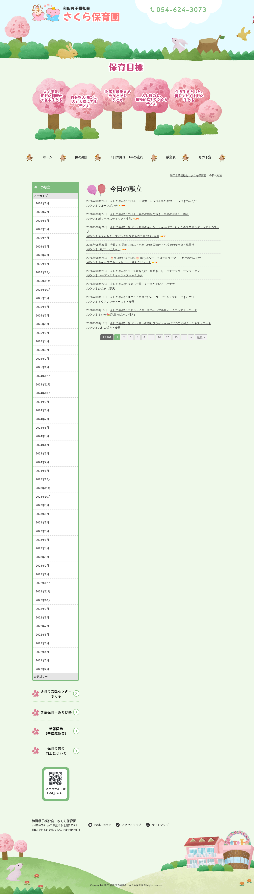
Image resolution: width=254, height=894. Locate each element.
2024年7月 (42, 419)
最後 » (201, 337)
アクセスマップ (131, 824)
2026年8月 (42, 203)
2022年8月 (42, 617)
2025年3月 (42, 349)
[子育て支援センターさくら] (55, 702)
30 (176, 337)
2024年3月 (42, 453)
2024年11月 (43, 384)
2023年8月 (42, 513)
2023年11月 (43, 488)
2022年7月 (42, 626)
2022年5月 (42, 643)
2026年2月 (42, 255)
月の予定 (205, 157)
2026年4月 (42, 237)
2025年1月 (42, 367)
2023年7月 (42, 522)
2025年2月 (42, 358)
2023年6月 (42, 531)
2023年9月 (42, 505)
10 (159, 337)
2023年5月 (42, 539)
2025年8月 (42, 306)
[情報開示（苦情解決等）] (55, 739)
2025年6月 (42, 324)
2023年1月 (42, 574)
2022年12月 (43, 582)
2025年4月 (42, 341)
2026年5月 (42, 229)
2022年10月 (43, 600)
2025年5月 (42, 332)
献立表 (171, 157)
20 (167, 337)
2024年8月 (42, 410)
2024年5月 (42, 436)
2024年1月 (42, 470)
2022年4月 (42, 651)
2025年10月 (43, 289)
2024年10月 (43, 393)
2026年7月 (42, 212)
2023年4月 (42, 548)
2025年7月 (42, 315)
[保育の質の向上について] (55, 758)
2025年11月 (43, 280)
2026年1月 (42, 263)
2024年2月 (42, 462)
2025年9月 (42, 298)
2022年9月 (42, 608)
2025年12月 (43, 272)
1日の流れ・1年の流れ (127, 157)
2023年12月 (43, 479)
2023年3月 (42, 557)
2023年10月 (43, 496)
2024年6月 (42, 427)
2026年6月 (42, 220)
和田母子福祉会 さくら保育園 (54, 821)
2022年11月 (43, 591)
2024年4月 (42, 445)
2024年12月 (43, 376)
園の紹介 (81, 157)
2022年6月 (42, 634)
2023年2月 (42, 565)
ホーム (47, 157)
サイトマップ (160, 824)
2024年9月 (42, 401)
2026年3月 (42, 246)
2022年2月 (42, 669)
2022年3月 (42, 660)
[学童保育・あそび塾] (55, 720)
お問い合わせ (102, 824)
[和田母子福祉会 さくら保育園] (77, 24)
